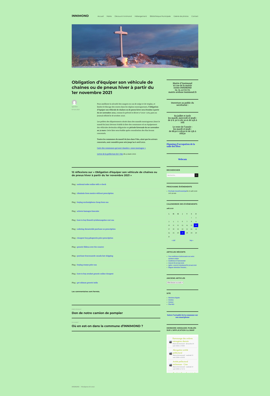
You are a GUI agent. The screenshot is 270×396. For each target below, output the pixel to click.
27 (182, 233)
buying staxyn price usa (87, 265)
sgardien (75, 106)
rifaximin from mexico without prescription (95, 193)
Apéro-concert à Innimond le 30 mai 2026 (182, 265)
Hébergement (141, 16)
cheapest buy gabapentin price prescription (95, 238)
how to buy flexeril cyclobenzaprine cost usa (95, 220)
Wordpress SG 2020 (87, 387)
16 (196, 225)
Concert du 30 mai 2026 (176, 263)
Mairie (109, 16)
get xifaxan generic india (87, 283)
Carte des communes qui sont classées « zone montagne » (121, 148)
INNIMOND (80, 16)
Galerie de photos (181, 16)
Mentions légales (174, 298)
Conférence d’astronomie (177, 261)
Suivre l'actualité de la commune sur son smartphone (182, 316)
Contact (194, 16)
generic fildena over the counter (90, 247)
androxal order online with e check (91, 184)
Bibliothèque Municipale (160, 16)
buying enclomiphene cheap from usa (92, 202)
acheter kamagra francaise (88, 211)
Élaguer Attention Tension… (177, 267)
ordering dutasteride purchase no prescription (96, 229)
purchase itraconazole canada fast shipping (95, 256)
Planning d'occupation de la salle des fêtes (181, 145)
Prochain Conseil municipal (177, 191)
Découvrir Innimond (123, 16)
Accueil (101, 16)
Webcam (182, 159)
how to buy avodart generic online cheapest (95, 274)
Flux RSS (171, 304)
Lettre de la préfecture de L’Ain (110, 154)
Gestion (171, 300)
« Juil (173, 240)
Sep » (191, 240)
